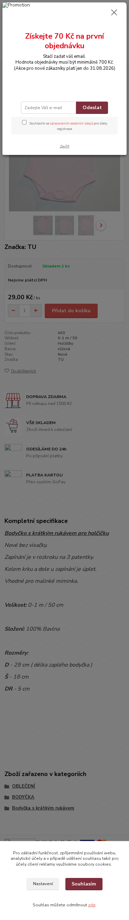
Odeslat (92, 107)
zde (92, 905)
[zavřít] (114, 13)
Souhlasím (84, 884)
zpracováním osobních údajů (71, 123)
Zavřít (64, 146)
